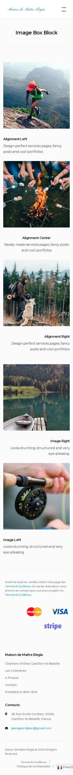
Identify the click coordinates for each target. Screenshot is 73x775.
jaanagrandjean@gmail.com (31, 728)
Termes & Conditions (18, 586)
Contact (11, 685)
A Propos (12, 678)
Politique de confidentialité (33, 766)
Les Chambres (15, 671)
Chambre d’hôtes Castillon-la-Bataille (32, 663)
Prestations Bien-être (21, 692)
